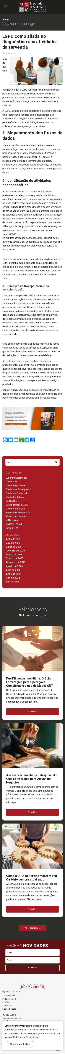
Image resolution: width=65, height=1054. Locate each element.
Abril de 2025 (12, 581)
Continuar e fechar (20, 1044)
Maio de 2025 (12, 577)
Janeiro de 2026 (14, 554)
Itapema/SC (7, 1005)
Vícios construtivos (15, 516)
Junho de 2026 (13, 539)
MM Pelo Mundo (14, 524)
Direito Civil (11, 481)
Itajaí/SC (6, 1002)
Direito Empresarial (15, 485)
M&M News (11, 520)
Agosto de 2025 (14, 566)
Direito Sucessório (15, 508)
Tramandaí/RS (8, 995)
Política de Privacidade (25, 1037)
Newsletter (11, 528)
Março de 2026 (13, 546)
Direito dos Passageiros (18, 489)
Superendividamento (16, 477)
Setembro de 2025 (15, 562)
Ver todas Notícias (32, 928)
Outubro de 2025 (14, 558)
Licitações (11, 500)
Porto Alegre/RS (9, 999)
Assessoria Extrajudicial (17, 512)
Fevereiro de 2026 (15, 550)
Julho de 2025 (13, 570)
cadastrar (32, 967)
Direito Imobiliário (14, 497)
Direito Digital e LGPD (17, 504)
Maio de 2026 (12, 543)
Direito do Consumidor (17, 493)
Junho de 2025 (13, 573)
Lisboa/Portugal (9, 1009)
